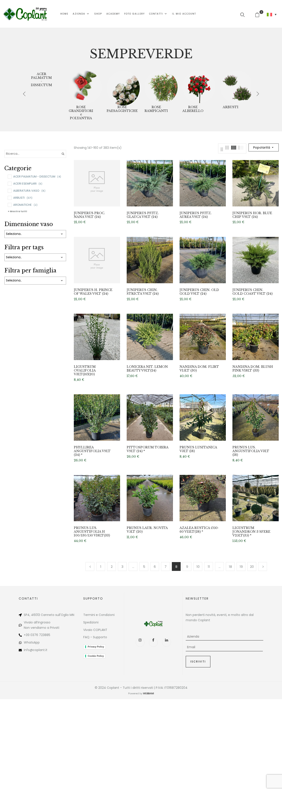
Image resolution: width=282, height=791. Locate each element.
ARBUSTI (230, 107)
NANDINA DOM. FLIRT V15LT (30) (199, 368)
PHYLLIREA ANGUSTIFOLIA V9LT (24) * (92, 451)
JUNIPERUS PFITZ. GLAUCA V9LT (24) (143, 215)
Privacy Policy (96, 646)
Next (262, 566)
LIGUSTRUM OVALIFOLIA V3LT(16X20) (85, 370)
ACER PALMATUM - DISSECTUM (41, 79)
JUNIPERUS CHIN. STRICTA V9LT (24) (143, 292)
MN (72, 615)
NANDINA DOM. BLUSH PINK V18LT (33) (252, 368)
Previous (89, 566)
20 (252, 566)
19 (241, 566)
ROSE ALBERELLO (192, 109)
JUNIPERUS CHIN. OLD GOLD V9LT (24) (199, 292)
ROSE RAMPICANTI (156, 109)
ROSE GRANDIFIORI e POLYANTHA (81, 112)
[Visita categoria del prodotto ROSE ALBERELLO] (198, 87)
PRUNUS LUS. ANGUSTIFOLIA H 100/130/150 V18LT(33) (92, 531)
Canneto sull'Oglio (55, 615)
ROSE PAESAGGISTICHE (122, 109)
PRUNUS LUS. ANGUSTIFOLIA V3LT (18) (250, 451)
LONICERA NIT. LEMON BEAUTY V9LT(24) (147, 368)
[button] (259, 14)
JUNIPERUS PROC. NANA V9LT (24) (89, 215)
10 (198, 566)
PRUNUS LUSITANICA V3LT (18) (198, 449)
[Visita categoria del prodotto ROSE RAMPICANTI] (161, 87)
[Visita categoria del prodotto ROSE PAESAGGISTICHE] (123, 87)
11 (209, 566)
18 (230, 566)
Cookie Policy (96, 655)
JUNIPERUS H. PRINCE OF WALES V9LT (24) (93, 292)
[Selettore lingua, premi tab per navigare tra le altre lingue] (272, 14)
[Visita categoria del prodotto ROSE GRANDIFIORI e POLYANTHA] (85, 87)
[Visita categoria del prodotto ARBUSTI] (236, 87)
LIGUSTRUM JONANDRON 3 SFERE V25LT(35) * (251, 531)
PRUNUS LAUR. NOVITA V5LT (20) (147, 530)
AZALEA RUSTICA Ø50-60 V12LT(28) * (199, 530)
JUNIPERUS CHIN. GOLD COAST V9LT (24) (252, 292)
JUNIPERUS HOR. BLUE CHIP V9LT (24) (252, 215)
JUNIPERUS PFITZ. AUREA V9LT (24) (196, 215)
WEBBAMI (148, 693)
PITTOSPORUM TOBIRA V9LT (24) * (147, 449)
